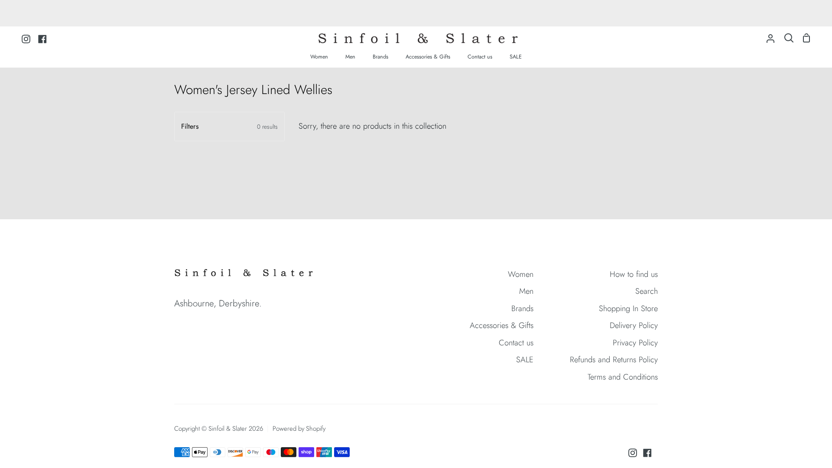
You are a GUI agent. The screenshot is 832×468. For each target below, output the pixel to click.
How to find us (634, 274)
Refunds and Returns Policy (614, 359)
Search (646, 291)
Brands (522, 308)
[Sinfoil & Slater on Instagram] (632, 452)
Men (526, 291)
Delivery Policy (634, 325)
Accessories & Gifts (501, 325)
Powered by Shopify (299, 428)
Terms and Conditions (623, 377)
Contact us (516, 342)
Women (520, 274)
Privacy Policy (635, 342)
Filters (229, 126)
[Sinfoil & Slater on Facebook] (647, 452)
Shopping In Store (628, 308)
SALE (524, 359)
